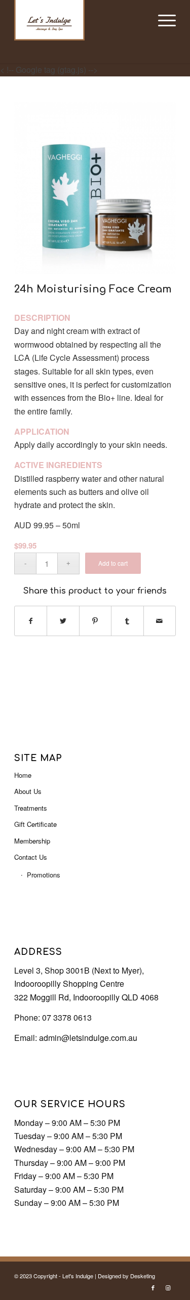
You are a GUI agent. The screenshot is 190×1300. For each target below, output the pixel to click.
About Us (28, 791)
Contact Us (30, 857)
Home (22, 775)
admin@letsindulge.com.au (88, 1037)
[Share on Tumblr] (127, 620)
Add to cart (113, 563)
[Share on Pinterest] (95, 620)
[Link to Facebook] (153, 1287)
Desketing (142, 1276)
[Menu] (162, 20)
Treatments (30, 808)
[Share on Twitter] (63, 620)
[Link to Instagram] (168, 1287)
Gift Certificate (35, 824)
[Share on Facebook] (31, 620)
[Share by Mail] (159, 620)
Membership (32, 841)
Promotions (43, 874)
